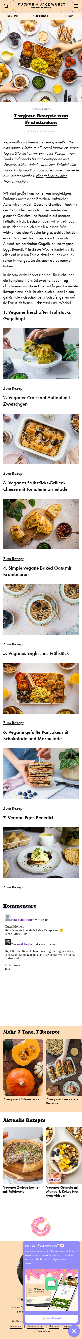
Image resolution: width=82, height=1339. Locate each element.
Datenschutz (43, 1331)
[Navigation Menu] (76, 6)
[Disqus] (41, 963)
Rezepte (13, 16)
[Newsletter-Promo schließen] (74, 1331)
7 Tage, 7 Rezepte (41, 108)
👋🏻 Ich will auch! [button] (51, 1318)
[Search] (6, 6)
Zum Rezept (13, 388)
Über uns (54, 1326)
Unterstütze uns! (35, 1326)
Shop (69, 16)
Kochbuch (41, 16)
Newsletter (16, 1326)
